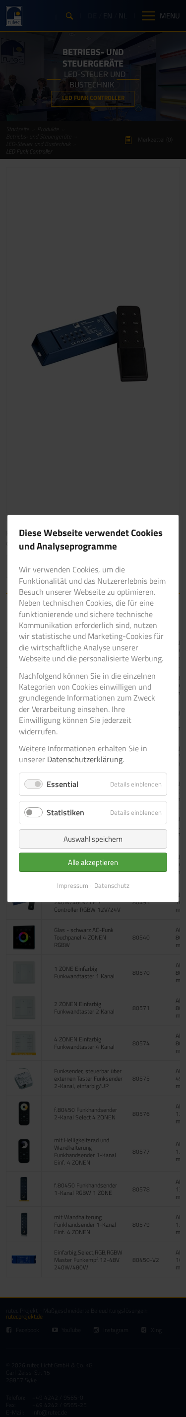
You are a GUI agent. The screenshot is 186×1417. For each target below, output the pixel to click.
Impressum (72, 885)
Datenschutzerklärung (85, 760)
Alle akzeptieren (93, 862)
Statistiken (65, 812)
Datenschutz (111, 885)
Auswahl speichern (93, 839)
